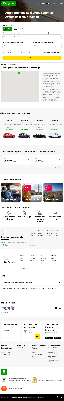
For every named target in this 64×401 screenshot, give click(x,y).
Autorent (3, 64)
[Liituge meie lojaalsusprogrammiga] (37, 336)
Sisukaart (14, 397)
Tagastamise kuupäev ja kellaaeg (43, 42)
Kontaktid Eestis (40, 397)
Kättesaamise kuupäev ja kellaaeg (12, 42)
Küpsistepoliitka (30, 397)
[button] (19, 73)
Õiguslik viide (21, 397)
